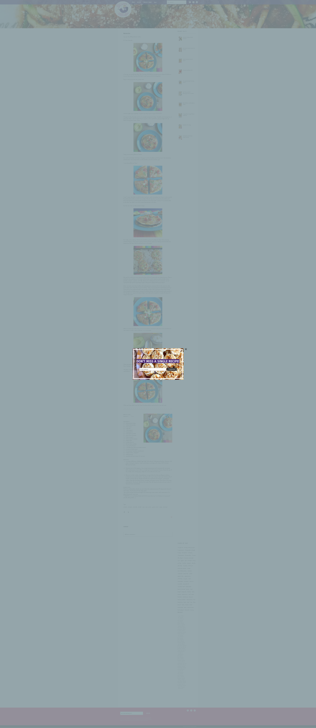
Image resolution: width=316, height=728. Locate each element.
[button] (186, 349)
